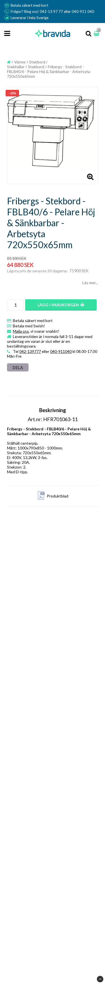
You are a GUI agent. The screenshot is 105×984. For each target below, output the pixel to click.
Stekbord (36, 66)
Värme (19, 62)
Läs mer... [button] (90, 282)
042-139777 (30, 351)
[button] (97, 33)
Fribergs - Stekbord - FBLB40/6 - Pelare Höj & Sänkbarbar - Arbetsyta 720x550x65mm (48, 71)
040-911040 (61, 351)
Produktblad (57, 496)
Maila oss (21, 331)
